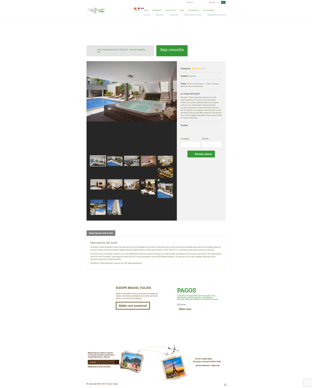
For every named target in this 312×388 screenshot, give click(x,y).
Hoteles (148, 32)
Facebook (156, 379)
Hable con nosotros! (133, 306)
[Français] (142, 8)
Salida (205, 138)
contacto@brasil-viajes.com (153, 2)
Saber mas (185, 309)
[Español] (135, 8)
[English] (139, 8)
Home (140, 32)
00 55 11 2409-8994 (106, 2)
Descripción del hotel (101, 233)
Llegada (184, 138)
